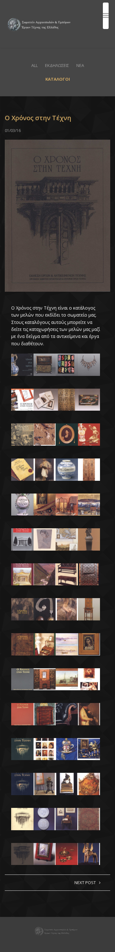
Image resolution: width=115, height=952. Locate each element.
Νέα (80, 65)
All (34, 65)
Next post (85, 882)
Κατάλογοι (57, 79)
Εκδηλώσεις (57, 65)
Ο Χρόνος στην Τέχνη (38, 118)
